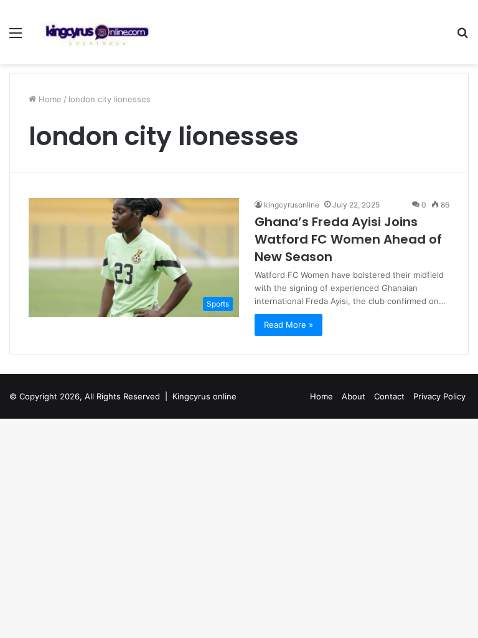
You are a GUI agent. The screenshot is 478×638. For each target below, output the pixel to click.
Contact (389, 396)
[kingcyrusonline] (97, 32)
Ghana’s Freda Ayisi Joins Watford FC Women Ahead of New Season (348, 239)
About (353, 396)
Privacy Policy (439, 396)
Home (49, 99)
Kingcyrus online (204, 396)
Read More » (288, 325)
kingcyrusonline (291, 204)
